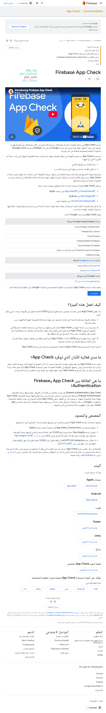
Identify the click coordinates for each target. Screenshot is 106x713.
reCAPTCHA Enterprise (82, 201)
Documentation (93, 11)
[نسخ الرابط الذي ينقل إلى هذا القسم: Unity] (92, 535)
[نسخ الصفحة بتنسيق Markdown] (89, 79)
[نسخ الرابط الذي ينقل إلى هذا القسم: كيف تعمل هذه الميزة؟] (65, 304)
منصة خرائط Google (87, 260)
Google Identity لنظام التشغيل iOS (87, 281)
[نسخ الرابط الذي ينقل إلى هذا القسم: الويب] (93, 507)
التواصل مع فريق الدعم (26, 636)
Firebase (97, 40)
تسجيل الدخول (8, 3)
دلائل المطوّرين (98, 636)
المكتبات (100, 651)
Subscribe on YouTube (60, 649)
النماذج (101, 646)
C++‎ (25, 589)
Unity (38, 589)
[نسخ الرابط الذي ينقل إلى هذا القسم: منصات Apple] (83, 479)
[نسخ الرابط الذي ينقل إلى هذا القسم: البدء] (91, 465)
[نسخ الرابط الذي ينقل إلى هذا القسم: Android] (88, 493)
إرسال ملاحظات (13, 47)
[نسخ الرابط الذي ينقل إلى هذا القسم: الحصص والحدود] (72, 415)
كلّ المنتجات (99, 690)
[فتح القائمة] (100, 3)
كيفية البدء (94, 293)
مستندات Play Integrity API (27, 435)
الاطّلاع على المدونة (62, 636)
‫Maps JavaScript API (91, 266)
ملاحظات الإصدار (28, 649)
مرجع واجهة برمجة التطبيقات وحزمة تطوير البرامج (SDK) (88, 641)
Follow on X (64, 644)
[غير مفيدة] (7, 41)
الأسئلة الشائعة (29, 657)
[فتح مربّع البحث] (42, 3)
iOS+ (95, 589)
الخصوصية (93, 701)
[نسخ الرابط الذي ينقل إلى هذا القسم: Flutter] (90, 521)
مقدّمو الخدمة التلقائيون (90, 528)
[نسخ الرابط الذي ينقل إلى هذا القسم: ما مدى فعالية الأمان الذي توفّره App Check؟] (28, 357)
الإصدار (61, 40)
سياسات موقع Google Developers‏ (59, 615)
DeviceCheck (86, 191)
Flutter (52, 589)
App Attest (70, 191)
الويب (66, 589)
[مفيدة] (11, 41)
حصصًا (63, 449)
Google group (28, 644)
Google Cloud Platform (93, 686)
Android (80, 589)
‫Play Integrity (87, 196)
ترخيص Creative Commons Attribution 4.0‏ (63, 612)
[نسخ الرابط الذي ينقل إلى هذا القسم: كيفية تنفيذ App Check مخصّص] (64, 563)
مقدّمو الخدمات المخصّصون (88, 570)
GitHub (100, 655)
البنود (101, 701)
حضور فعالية (64, 653)
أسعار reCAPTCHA (67, 443)
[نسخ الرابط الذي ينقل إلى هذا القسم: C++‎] (93, 549)
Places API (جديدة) (93, 270)
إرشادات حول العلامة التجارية (24, 653)
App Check (73, 11)
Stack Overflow (28, 640)
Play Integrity (92, 500)
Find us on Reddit (62, 640)
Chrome (99, 678)
